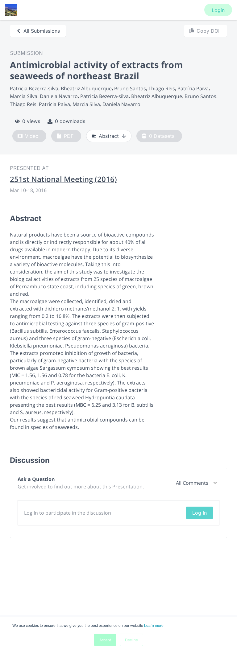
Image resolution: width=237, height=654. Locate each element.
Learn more (154, 625)
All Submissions (41, 31)
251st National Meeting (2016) (63, 179)
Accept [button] (105, 639)
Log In (199, 513)
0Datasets (161, 136)
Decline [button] (131, 639)
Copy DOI (208, 31)
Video (32, 136)
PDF (68, 136)
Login (218, 10)
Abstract (109, 136)
